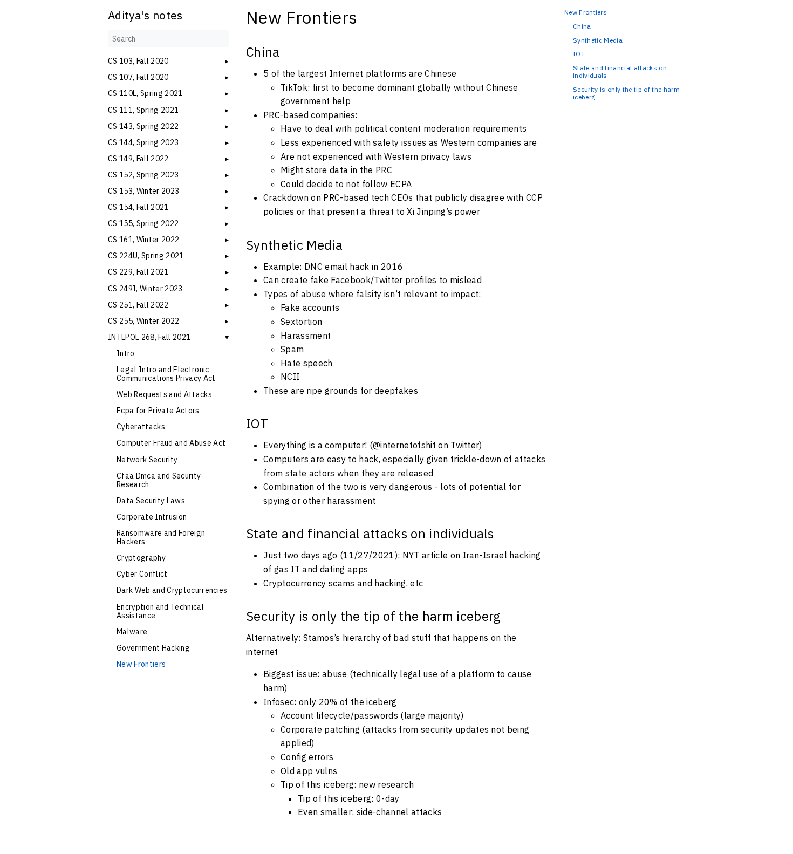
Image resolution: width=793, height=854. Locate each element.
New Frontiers (141, 664)
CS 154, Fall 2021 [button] (138, 207)
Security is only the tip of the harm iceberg (626, 93)
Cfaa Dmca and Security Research (159, 480)
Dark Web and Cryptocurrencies (172, 590)
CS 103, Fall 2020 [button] (138, 61)
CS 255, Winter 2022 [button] (143, 321)
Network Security (147, 459)
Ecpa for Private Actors (158, 410)
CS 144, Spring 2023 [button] (143, 142)
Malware (132, 631)
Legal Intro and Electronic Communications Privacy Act (166, 373)
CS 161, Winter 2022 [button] (143, 239)
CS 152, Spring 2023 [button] (143, 174)
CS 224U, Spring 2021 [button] (146, 255)
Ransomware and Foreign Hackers (161, 537)
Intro (126, 353)
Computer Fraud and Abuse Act (171, 443)
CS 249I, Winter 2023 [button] (145, 288)
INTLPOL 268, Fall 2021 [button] (149, 337)
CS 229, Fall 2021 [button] (138, 272)
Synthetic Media (598, 40)
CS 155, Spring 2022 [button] (143, 223)
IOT (579, 54)
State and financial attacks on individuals (620, 71)
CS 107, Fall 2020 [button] (138, 77)
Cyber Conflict (142, 574)
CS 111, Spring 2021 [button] (143, 110)
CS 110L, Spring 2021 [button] (145, 93)
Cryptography (141, 558)
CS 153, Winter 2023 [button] (143, 191)
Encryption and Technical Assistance (160, 611)
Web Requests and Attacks (164, 394)
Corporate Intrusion (152, 517)
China (582, 26)
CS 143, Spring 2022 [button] (143, 126)
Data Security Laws (151, 500)
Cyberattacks (141, 426)
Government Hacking (153, 648)
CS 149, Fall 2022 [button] (138, 158)
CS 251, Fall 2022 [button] (138, 304)
